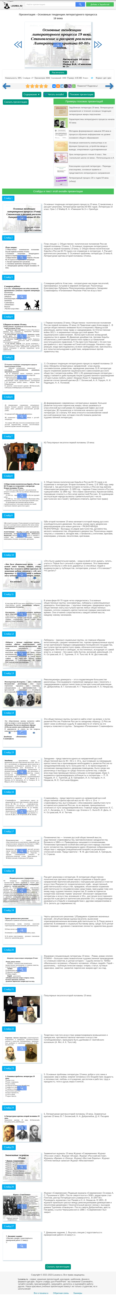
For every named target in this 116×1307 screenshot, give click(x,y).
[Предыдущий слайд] (17, 45)
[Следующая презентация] (109, 86)
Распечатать (58, 72)
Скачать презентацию (15, 102)
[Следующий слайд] (98, 45)
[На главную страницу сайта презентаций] (14, 5)
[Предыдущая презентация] (7, 86)
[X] (66, 86)
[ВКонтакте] (54, 86)
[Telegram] (62, 86)
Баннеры (78, 1293)
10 (92, 78)
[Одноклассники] (58, 86)
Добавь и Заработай (100, 4)
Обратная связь (61, 1293)
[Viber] (70, 86)
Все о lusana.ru (41, 1293)
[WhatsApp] (74, 86)
